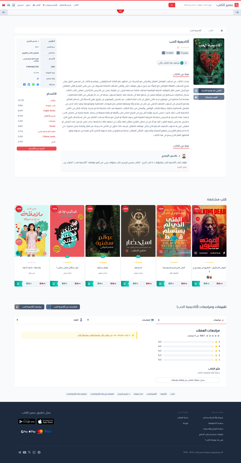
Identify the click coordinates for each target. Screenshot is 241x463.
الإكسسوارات (51, 5)
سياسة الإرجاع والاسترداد (213, 429)
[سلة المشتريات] (14, 5)
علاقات (36, 61)
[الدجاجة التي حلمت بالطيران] (4, 12)
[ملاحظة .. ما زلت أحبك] (32, 231)
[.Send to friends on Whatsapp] (33, 84)
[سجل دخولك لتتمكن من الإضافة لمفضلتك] (178, 47)
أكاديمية (163, 394)
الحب (172, 394)
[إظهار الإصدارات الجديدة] (120, 12)
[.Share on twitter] (29, 84)
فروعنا (185, 423)
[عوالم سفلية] (102, 231)
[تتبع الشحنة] (9, 5)
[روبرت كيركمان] (210, 277)
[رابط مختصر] (28, 78)
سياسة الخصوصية (215, 423)
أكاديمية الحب (151, 394)
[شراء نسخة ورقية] (209, 283)
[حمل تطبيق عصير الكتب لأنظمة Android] (27, 421)
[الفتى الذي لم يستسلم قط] (174, 231)
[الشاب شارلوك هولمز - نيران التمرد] (237, 12)
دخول (28, 5)
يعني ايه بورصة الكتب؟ (214, 440)
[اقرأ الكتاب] (138, 256)
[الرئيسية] (221, 30)
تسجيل (20, 5)
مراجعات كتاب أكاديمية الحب (76, 394)
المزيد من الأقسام (36, 149)
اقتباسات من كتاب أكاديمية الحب (102, 394)
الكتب (76, 5)
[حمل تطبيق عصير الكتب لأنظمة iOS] (45, 421)
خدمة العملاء (183, 418)
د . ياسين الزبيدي (171, 156)
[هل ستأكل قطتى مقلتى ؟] (67, 231)
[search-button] (171, 5)
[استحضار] (138, 231)
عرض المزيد (182, 167)
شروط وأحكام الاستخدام (213, 418)
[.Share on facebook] (24, 84)
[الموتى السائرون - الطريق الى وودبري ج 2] (209, 231)
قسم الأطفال (65, 5)
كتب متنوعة (138, 394)
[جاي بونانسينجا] (208, 277)
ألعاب (37, 5)
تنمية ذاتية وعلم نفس (31, 59)
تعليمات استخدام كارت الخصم (211, 434)
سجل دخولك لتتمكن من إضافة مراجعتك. (188, 380)
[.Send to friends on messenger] (38, 84)
